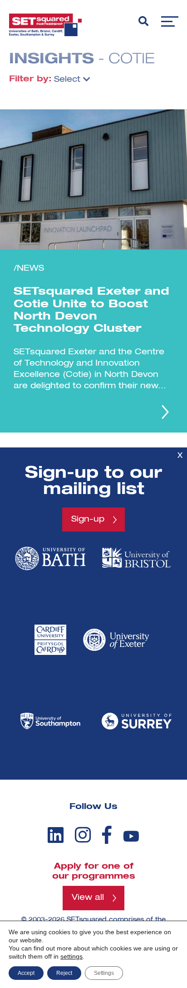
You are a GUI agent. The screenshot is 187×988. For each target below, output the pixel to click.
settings (71, 956)
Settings (104, 973)
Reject (64, 973)
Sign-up (87, 519)
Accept (26, 973)
